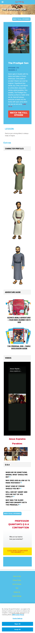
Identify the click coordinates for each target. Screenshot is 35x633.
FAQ (17, 588)
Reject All (17, 624)
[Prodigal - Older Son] (19, 220)
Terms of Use (17, 576)
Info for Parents (17, 584)
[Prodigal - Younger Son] (19, 175)
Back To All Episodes (21, 19)
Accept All (17, 629)
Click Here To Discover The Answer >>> (17, 551)
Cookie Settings (16, 596)
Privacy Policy (17, 580)
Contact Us (17, 592)
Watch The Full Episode (19, 114)
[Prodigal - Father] (19, 265)
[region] (17, 618)
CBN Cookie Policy (18, 615)
